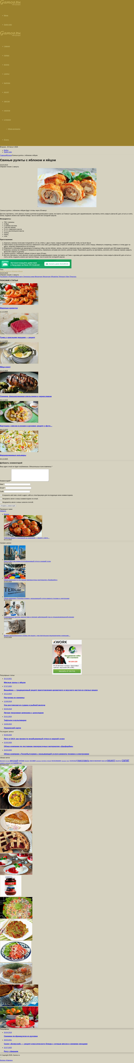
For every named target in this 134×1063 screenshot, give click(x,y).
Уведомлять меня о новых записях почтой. (17, 502)
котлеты (44, 761)
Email (2, 488)
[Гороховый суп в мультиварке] (16, 808)
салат (125, 760)
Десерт (6, 92)
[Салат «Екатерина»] (16, 918)
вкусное (2, 761)
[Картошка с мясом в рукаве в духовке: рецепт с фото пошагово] (19, 422)
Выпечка (7, 83)
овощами (64, 760)
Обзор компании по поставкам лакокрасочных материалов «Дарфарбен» (30, 580)
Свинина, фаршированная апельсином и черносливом (26, 396)
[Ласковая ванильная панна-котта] (16, 874)
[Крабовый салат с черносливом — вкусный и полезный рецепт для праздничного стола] (16, 787)
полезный (73, 761)
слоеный (7, 763)
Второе (6, 65)
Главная (3, 155)
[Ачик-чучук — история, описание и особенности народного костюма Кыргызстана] (15, 962)
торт (20, 763)
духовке (33, 761)
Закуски (7, 101)
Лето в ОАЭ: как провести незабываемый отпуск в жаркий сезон (27, 561)
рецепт (111, 760)
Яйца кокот (5, 367)
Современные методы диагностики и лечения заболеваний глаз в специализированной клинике (39, 617)
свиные (8, 271)
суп (11, 763)
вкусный (14, 760)
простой (104, 761)
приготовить (83, 760)
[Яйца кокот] (19, 363)
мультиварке (56, 761)
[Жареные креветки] (19, 304)
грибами (21, 761)
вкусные (7, 760)
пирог (68, 760)
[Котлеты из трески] (16, 983)
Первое (6, 55)
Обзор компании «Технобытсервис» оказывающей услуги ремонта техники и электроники (36, 598)
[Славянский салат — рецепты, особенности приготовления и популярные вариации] (19, 1005)
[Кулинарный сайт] (10, 5)
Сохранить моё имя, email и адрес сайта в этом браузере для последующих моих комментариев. (37, 495)
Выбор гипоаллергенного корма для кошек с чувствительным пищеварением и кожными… (37, 635)
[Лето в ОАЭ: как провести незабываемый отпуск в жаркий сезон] (15, 559)
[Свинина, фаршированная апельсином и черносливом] (19, 392)
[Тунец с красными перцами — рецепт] (19, 334)
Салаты (6, 74)
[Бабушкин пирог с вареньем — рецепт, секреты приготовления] (16, 852)
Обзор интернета (14, 129)
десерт (27, 761)
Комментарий (5, 481)
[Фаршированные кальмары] (19, 451)
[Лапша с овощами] (16, 940)
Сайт (2, 491)
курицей (49, 761)
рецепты (118, 761)
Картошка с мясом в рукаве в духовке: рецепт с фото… (26, 426)
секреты (2, 763)
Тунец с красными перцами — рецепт (17, 337)
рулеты (2, 271)
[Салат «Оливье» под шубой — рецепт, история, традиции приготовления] (19, 1027)
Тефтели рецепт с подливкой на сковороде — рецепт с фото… (27, 538)
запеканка (38, 760)
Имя (2, 484)
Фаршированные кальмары (13, 455)
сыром (16, 763)
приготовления (95, 761)
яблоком (14, 271)
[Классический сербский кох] (16, 830)
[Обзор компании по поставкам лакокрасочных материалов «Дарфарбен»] (15, 578)
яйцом (20, 271)
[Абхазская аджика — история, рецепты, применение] (11, 896)
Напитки (7, 110)
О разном (7, 120)
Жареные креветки (9, 308)
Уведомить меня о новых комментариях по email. (20, 499)
